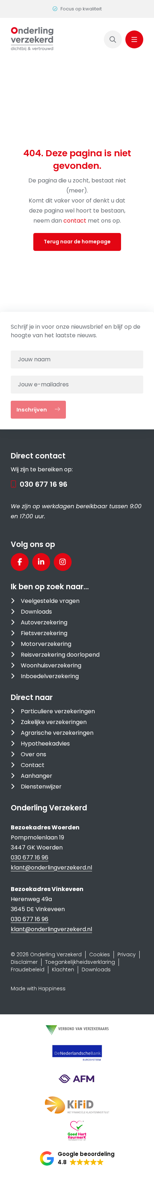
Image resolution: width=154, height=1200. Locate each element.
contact (75, 220)
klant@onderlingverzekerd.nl (51, 867)
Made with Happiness (38, 988)
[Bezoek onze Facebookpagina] (20, 562)
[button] (77, 1158)
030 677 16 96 (43, 484)
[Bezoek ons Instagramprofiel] (63, 562)
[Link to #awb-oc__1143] (134, 39)
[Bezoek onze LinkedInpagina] (41, 562)
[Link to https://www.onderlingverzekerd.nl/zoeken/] (113, 39)
